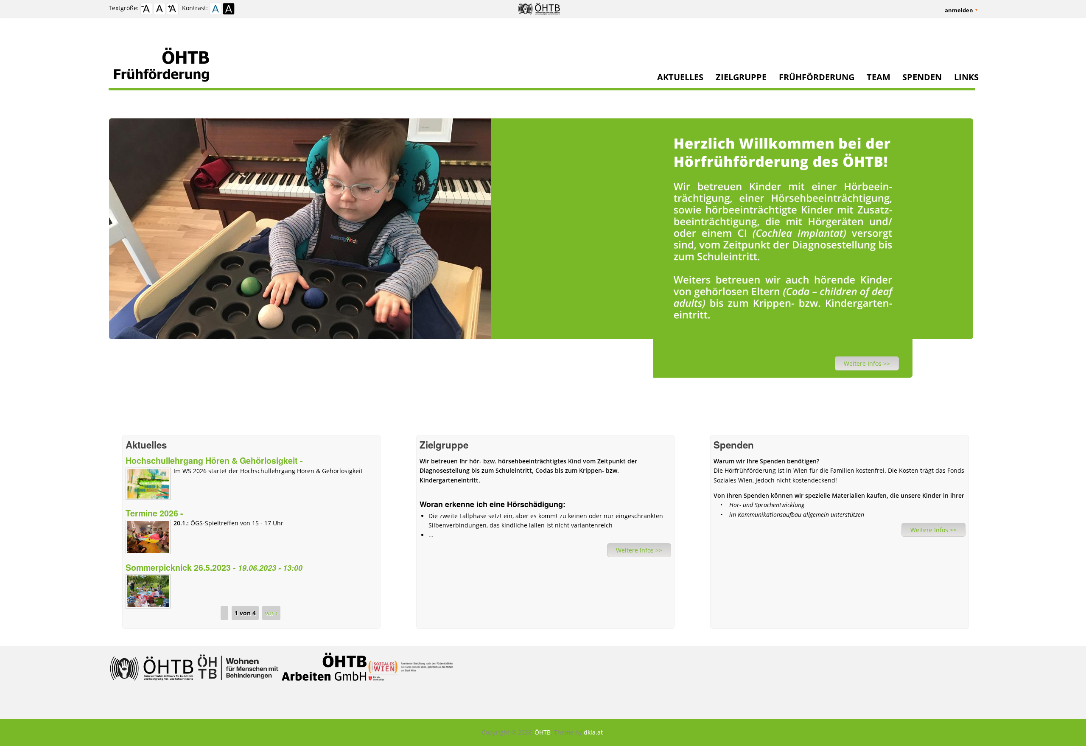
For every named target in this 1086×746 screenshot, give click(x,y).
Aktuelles (680, 77)
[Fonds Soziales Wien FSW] (410, 684)
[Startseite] (542, 64)
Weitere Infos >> (867, 363)
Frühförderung (816, 77)
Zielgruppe (741, 77)
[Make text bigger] (173, 10)
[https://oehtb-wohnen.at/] (238, 684)
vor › (271, 613)
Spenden (922, 77)
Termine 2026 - (154, 513)
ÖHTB (543, 732)
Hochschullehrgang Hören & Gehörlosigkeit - (214, 460)
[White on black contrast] (229, 10)
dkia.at (593, 732)
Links (966, 77)
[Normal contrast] (215, 10)
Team (878, 77)
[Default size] (159, 10)
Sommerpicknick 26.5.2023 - (214, 567)
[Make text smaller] (146, 10)
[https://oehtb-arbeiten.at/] (325, 684)
